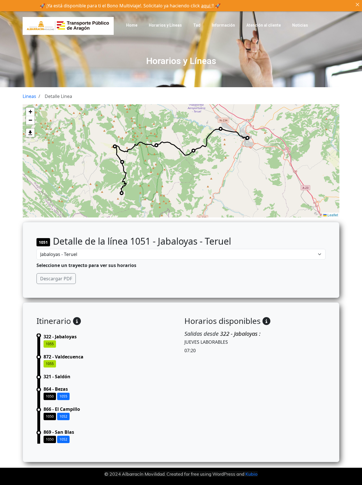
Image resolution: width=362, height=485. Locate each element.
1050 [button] (50, 396)
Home (131, 25)
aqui (206, 6)
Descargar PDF (56, 278)
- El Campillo (62, 409)
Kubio (251, 474)
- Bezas (56, 389)
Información (223, 25)
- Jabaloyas (60, 337)
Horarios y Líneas (165, 25)
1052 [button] (63, 416)
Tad (197, 25)
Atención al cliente (263, 25)
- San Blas (59, 432)
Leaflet (332, 214)
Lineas (29, 96)
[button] (30, 112)
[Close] (357, 4)
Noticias (300, 25)
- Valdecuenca (63, 357)
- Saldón (57, 376)
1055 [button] (50, 343)
